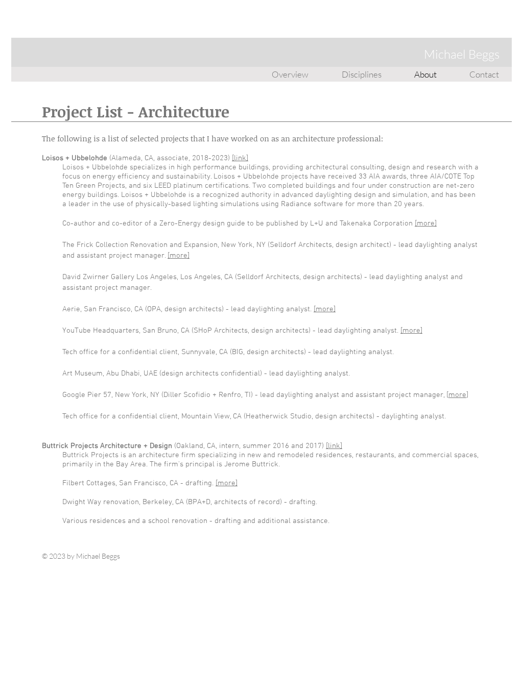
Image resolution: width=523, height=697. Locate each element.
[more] (426, 223)
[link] (240, 158)
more (457, 395)
